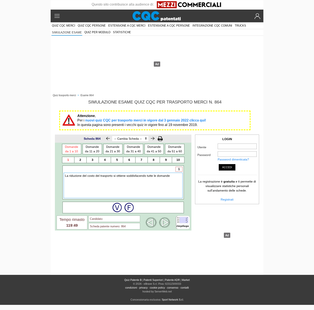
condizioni (131, 287)
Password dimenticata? (233, 159)
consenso (172, 287)
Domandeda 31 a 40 (133, 149)
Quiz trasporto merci (64, 95)
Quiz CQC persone (92, 25)
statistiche (122, 32)
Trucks (240, 25)
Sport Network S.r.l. (173, 299)
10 (178, 160)
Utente (201, 147)
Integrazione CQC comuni (212, 25)
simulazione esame (67, 32)
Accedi (227, 167)
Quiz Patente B (133, 280)
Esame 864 (87, 95)
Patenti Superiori (153, 280)
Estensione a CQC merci (126, 25)
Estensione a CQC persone (169, 25)
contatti (184, 287)
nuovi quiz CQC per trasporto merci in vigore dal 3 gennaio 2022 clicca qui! (145, 120)
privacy (143, 287)
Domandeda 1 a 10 (71, 149)
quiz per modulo (97, 32)
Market (186, 280)
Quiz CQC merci (63, 25)
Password (204, 155)
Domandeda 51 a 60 (174, 149)
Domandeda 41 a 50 (154, 149)
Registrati (227, 199)
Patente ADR (172, 280)
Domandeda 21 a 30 (113, 149)
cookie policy (157, 287)
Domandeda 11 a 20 (92, 149)
